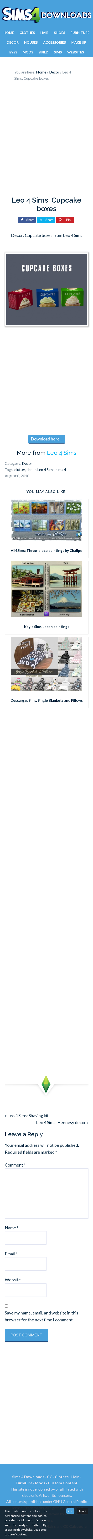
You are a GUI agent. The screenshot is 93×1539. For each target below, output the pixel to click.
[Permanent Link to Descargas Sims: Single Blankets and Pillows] (46, 689)
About (82, 1511)
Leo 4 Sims (61, 452)
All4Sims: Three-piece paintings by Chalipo (46, 550)
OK (70, 1511)
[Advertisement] (46, 139)
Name (11, 1227)
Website (13, 1279)
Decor (27, 463)
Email (11, 1253)
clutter (19, 469)
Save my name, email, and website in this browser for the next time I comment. (41, 1316)
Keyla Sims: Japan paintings (46, 626)
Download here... (46, 438)
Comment (15, 1164)
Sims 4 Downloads (46, 15)
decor (31, 469)
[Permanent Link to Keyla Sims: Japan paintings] (46, 615)
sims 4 (61, 469)
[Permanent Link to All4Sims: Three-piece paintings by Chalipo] (46, 539)
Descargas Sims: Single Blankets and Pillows (46, 700)
